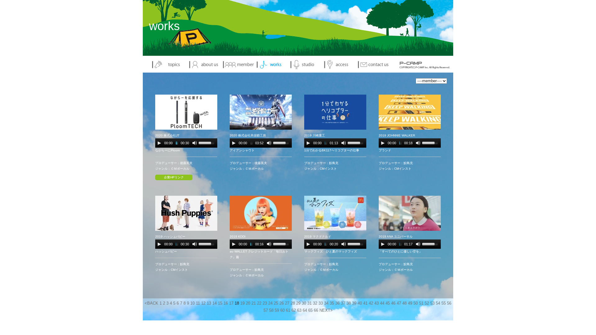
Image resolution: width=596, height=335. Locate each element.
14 (214, 303)
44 (382, 303)
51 (421, 303)
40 (360, 303)
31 (309, 303)
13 (209, 303)
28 (293, 303)
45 (388, 303)
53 (432, 303)
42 (371, 303)
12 (203, 303)
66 (316, 310)
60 (282, 310)
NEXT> (326, 310)
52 (427, 303)
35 (332, 303)
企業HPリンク (174, 177)
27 (287, 303)
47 (399, 303)
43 (376, 303)
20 (248, 303)
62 (293, 310)
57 (266, 310)
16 (226, 303)
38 (348, 303)
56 (449, 303)
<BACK (151, 303)
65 (310, 310)
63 (299, 310)
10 (192, 303)
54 (438, 303)
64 (305, 310)
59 (277, 310)
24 (270, 303)
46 (393, 303)
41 (365, 303)
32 (315, 303)
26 (281, 303)
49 (410, 303)
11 (198, 303)
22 (259, 303)
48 (404, 303)
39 (354, 303)
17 (231, 303)
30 (304, 303)
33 (320, 303)
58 (271, 310)
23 (265, 303)
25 (276, 303)
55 (443, 303)
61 (288, 310)
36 (337, 303)
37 (343, 303)
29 (298, 303)
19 (242, 303)
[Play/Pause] (159, 143)
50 (415, 303)
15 (220, 303)
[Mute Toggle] (194, 143)
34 (326, 303)
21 (253, 303)
